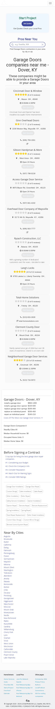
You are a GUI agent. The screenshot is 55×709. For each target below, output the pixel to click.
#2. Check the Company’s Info (17, 466)
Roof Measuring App (23, 685)
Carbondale (8, 649)
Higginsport (8, 601)
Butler (6, 542)
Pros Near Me (8, 685)
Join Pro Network (22, 679)
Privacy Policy (40, 682)
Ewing (6, 547)
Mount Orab (9, 609)
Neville (6, 615)
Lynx (5, 635)
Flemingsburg (9, 553)
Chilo (6, 590)
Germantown (9, 559)
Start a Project (8, 688)
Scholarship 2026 (41, 679)
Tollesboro (8, 573)
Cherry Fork (8, 632)
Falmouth (7, 550)
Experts (18, 682)
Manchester (8, 604)
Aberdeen (8, 576)
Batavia (6, 581)
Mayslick (7, 561)
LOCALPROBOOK (16, 3)
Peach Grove (9, 655)
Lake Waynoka (9, 657)
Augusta (7, 536)
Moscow (7, 607)
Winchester (8, 646)
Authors (37, 685)
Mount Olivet (9, 567)
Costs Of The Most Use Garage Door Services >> (23, 418)
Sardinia (7, 626)
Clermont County (10, 652)
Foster (6, 556)
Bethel (6, 587)
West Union (8, 643)
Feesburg (7, 595)
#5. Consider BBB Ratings (16, 477)
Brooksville (8, 539)
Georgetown (9, 598)
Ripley (6, 621)
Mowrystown (9, 612)
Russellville (8, 624)
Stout (6, 640)
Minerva (7, 564)
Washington (8, 570)
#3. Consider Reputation (15, 470)
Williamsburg (9, 629)
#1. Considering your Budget (17, 462)
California (7, 544)
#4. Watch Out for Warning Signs (18, 473)
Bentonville (8, 584)
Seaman (7, 638)
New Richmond (10, 618)
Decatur (7, 592)
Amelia (6, 578)
